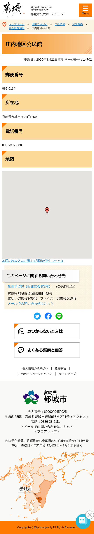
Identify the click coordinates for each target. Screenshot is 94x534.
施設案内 (77, 24)
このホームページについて (35, 374)
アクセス (79, 417)
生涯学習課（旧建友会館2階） (30, 286)
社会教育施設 (16, 28)
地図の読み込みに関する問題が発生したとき (32, 261)
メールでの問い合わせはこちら (31, 303)
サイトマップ (67, 374)
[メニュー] (85, 10)
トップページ (16, 24)
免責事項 (60, 368)
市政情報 (60, 24)
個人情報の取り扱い (35, 368)
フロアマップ (47, 431)
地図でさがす (39, 24)
